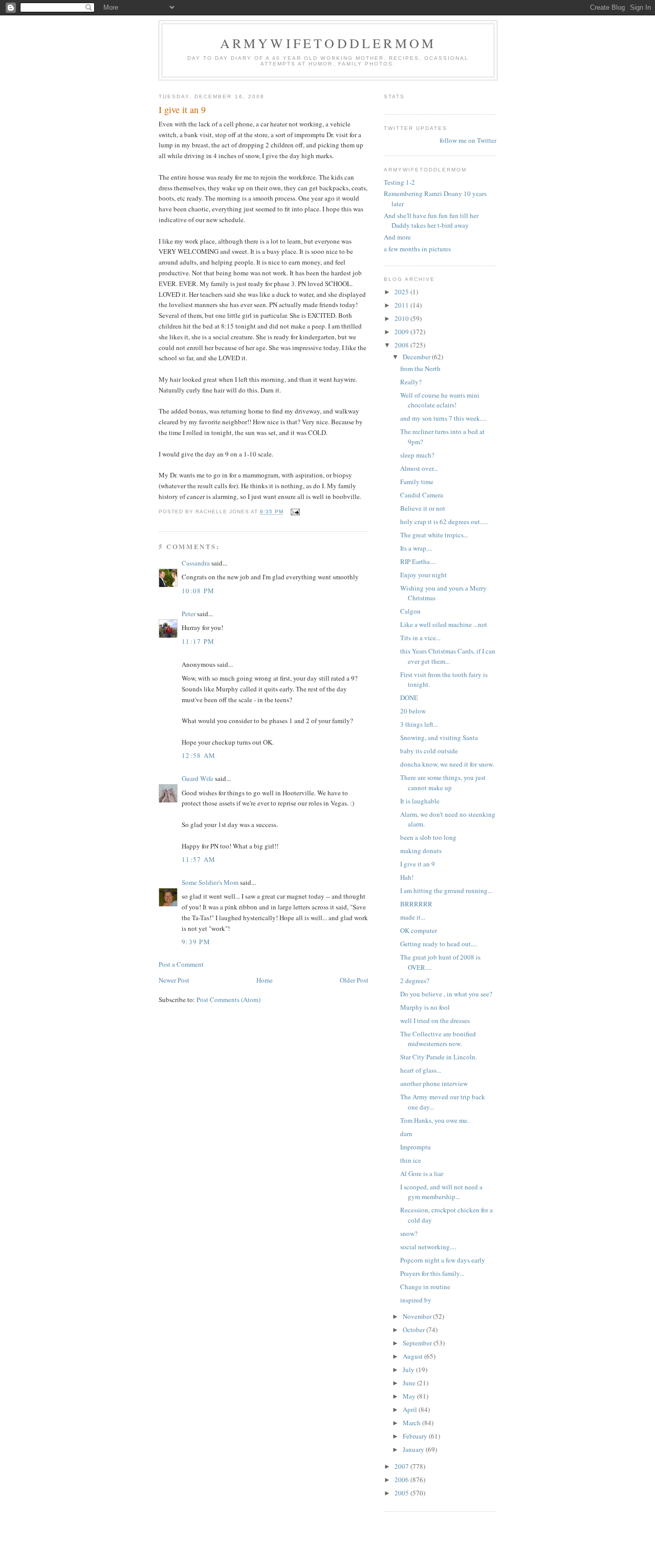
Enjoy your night (423, 574)
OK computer (418, 930)
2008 (402, 345)
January (414, 1449)
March (412, 1422)
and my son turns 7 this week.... (443, 418)
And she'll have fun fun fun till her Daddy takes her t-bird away (431, 220)
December (417, 356)
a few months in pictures (417, 248)
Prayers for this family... (432, 1273)
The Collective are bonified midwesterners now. (438, 1039)
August (413, 1356)
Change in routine (425, 1286)
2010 (402, 318)
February (416, 1436)
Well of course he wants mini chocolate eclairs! (439, 400)
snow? (409, 1233)
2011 (402, 305)
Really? (411, 381)
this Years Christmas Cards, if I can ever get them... (447, 656)
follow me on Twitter (468, 140)
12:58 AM (198, 755)
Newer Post (174, 980)
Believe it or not (422, 508)
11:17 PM (198, 641)
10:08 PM (198, 590)
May (410, 1396)
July (409, 1369)
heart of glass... (420, 1070)
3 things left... (419, 724)
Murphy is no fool (425, 1007)
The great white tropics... (434, 534)
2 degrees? (414, 980)
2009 (402, 331)
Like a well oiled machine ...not (443, 624)
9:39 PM (196, 941)
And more (397, 237)
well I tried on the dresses (435, 1020)
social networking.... (428, 1246)
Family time (416, 481)
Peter (188, 613)
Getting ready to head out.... (438, 943)
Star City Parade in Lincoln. (438, 1056)
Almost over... (419, 468)
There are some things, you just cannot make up (443, 782)
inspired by (415, 1299)
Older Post (354, 980)
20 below (413, 710)
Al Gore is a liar (421, 1173)
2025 (402, 291)
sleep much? (417, 455)
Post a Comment (181, 964)
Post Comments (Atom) (228, 999)
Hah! (406, 877)
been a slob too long (428, 837)
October (414, 1329)
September (418, 1342)
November (418, 1316)
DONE (409, 697)
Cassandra (196, 563)
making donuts (421, 850)
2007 (402, 1466)
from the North (420, 368)
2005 (402, 1492)
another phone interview (434, 1083)
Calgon (410, 611)
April (411, 1409)
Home (264, 980)
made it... (412, 917)
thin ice (410, 1160)
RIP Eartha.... (418, 561)
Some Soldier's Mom (210, 882)
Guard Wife (197, 778)
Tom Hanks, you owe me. (434, 1120)
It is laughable (420, 801)
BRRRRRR (416, 903)
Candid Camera (421, 494)
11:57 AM (198, 859)
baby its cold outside (429, 750)
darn (406, 1133)
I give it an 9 (417, 863)
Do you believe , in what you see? (446, 993)
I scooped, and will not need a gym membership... (441, 1192)
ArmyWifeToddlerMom (328, 43)
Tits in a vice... (420, 637)
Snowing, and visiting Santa (439, 737)
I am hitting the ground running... (446, 890)
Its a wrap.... (416, 548)
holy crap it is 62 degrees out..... (444, 521)
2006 (402, 1479)
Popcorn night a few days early (442, 1260)
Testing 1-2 (399, 182)
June (410, 1382)
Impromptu (415, 1146)
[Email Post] (295, 512)
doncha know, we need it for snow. (447, 764)
